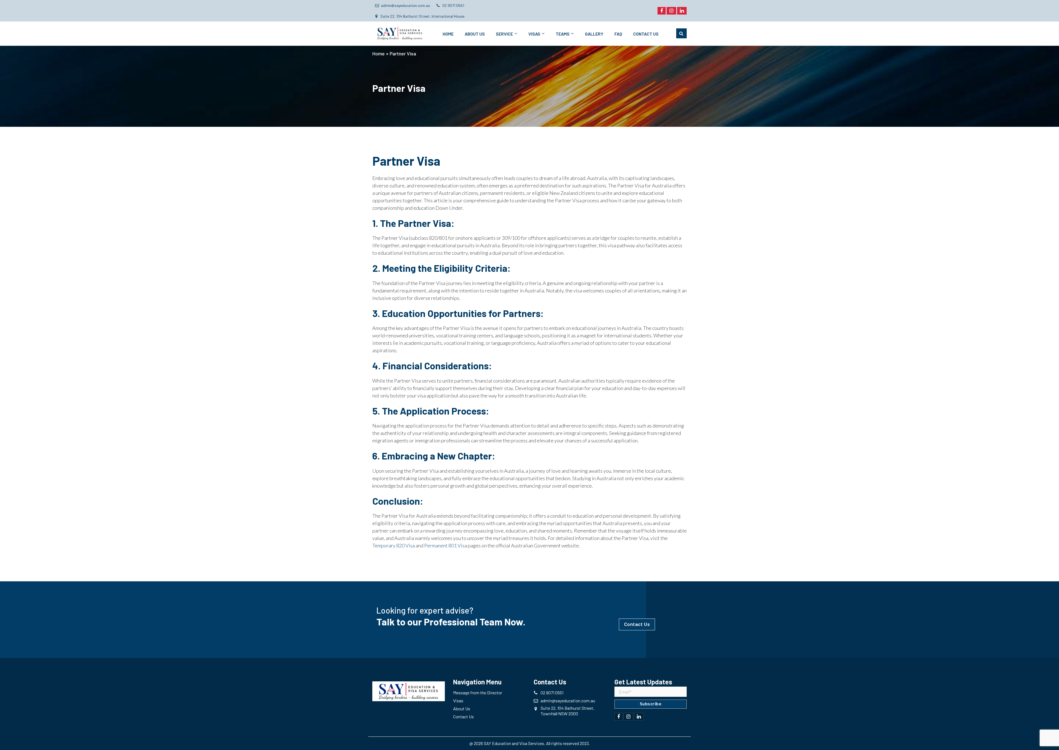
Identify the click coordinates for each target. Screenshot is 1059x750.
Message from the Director (477, 692)
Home (448, 33)
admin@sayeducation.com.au (405, 5)
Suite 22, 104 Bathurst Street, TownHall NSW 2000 (567, 710)
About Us (475, 33)
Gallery (594, 33)
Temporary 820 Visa (393, 545)
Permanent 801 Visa (445, 545)
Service (504, 33)
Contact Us (646, 33)
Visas (534, 33)
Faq (618, 33)
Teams (562, 33)
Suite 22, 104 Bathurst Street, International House (421, 16)
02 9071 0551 (453, 5)
